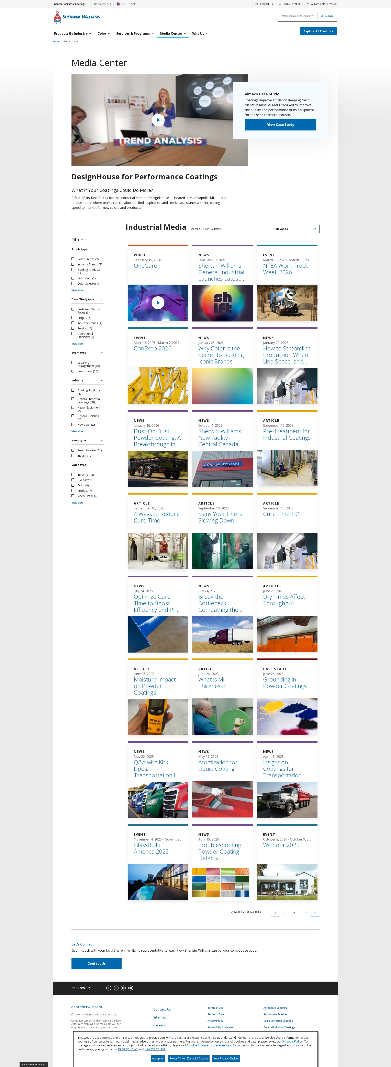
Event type (78, 352)
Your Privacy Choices (226, 1058)
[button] (315, 913)
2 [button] (294, 913)
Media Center (72, 41)
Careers (159, 1025)
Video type (78, 464)
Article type (79, 249)
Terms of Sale (216, 1014)
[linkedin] (116, 988)
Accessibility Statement (221, 1027)
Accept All (158, 1058)
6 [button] (306, 913)
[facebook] (108, 988)
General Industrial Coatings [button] (70, 4)
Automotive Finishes (275, 1014)
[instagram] (123, 988)
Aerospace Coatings (275, 1008)
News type (78, 440)
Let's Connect (82, 944)
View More (77, 290)
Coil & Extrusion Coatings (278, 1021)
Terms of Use (215, 1008)
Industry (77, 380)
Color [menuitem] (102, 33)
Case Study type (82, 299)
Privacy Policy (215, 1021)
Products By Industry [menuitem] (71, 33)
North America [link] (102, 4)
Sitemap (159, 1017)
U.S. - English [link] (126, 5)
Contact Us (97, 963)
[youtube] (130, 988)
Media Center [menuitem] (171, 33)
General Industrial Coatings (279, 1027)
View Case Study (280, 124)
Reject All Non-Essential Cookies (188, 1058)
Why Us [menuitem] (198, 33)
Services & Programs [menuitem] (133, 33)
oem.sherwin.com (86, 1007)
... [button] (300, 913)
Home (57, 41)
